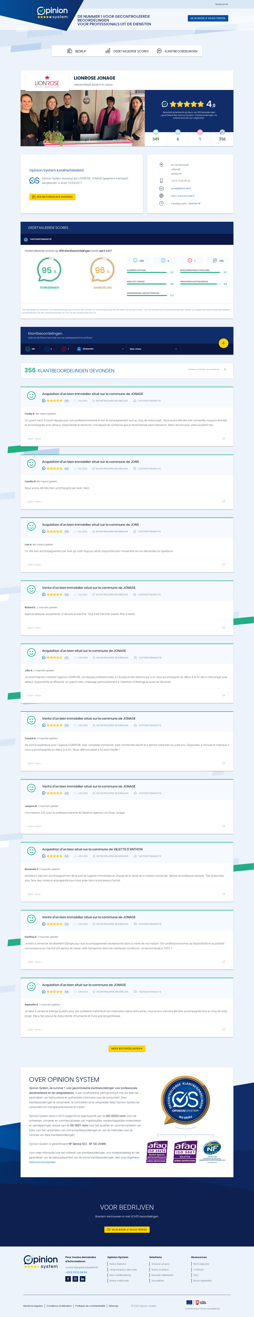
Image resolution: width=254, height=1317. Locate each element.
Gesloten (193, 203)
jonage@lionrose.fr (181, 188)
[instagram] (75, 1279)
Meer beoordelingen (125, 1048)
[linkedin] (82, 1279)
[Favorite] (223, 343)
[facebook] (68, 1279)
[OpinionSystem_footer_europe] (196, 1299)
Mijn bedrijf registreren (208, 18)
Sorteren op (203, 369)
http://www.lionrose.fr (183, 196)
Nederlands (221, 4)
